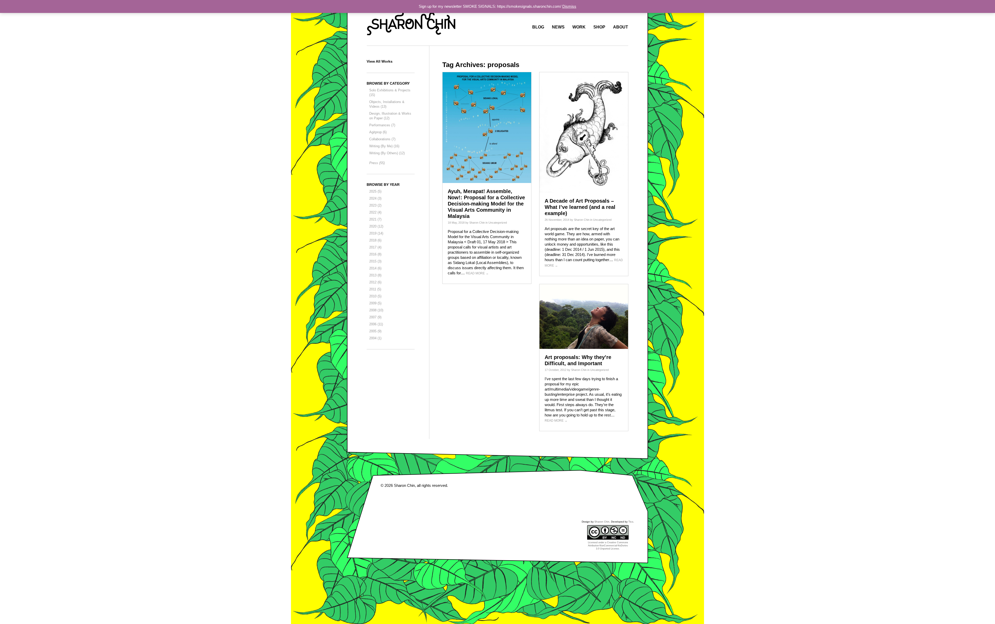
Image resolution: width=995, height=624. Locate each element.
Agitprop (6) (378, 132)
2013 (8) (375, 275)
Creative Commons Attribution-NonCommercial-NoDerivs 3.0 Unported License (608, 545)
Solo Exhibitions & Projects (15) (389, 92)
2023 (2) (375, 205)
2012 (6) (375, 282)
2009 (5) (375, 303)
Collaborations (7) (382, 139)
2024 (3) (375, 198)
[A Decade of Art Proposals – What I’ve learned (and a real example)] (583, 132)
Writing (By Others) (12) (387, 153)
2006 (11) (376, 324)
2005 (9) (375, 331)
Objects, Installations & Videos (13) (386, 104)
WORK (579, 27)
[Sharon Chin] (411, 22)
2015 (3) (375, 261)
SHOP (599, 27)
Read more (477, 273)
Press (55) (377, 163)
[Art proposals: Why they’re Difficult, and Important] (583, 316)
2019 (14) (376, 233)
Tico (630, 521)
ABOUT (620, 27)
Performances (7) (382, 125)
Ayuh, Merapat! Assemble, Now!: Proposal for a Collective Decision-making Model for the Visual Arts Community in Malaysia (486, 203)
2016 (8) (375, 254)
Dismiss (569, 6)
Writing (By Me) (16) (384, 146)
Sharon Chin (477, 222)
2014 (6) (375, 268)
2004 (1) (375, 338)
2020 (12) (376, 226)
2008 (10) (376, 310)
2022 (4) (375, 212)
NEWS (558, 27)
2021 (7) (375, 219)
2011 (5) (375, 289)
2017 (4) (375, 247)
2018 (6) (375, 240)
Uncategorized (497, 222)
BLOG (538, 27)
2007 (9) (375, 317)
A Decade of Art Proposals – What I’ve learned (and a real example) (580, 207)
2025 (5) (375, 191)
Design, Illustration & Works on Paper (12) (390, 116)
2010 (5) (375, 296)
